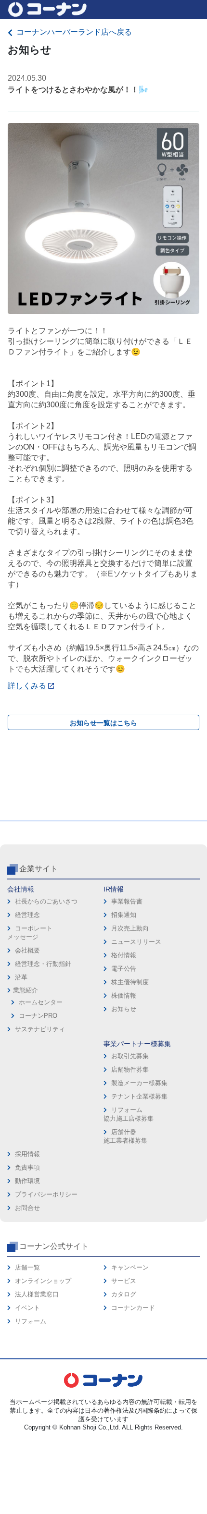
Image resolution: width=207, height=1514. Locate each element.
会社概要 (27, 950)
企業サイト (38, 869)
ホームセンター (41, 1002)
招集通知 (123, 914)
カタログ (123, 1294)
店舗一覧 (27, 1267)
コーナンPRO (38, 1015)
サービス (123, 1280)
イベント (27, 1307)
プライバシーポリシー (46, 1194)
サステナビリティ (40, 1029)
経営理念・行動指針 (43, 963)
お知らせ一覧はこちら (103, 723)
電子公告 (123, 968)
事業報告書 (126, 901)
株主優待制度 (130, 982)
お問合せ (27, 1207)
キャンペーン (130, 1267)
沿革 (21, 977)
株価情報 (123, 995)
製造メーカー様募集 (139, 1083)
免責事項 (27, 1167)
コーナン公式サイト (54, 1246)
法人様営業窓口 (37, 1294)
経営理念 (27, 914)
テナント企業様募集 (139, 1096)
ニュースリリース (136, 941)
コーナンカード (133, 1307)
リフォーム (30, 1321)
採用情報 (27, 1154)
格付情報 (123, 955)
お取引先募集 (130, 1056)
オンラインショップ (43, 1280)
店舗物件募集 (130, 1069)
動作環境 (27, 1180)
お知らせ (123, 1009)
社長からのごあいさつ (46, 901)
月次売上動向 (130, 928)
